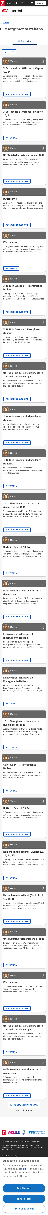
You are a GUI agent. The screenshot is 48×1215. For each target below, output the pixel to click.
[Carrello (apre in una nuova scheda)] (31, 3)
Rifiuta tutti (24, 1198)
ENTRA (40, 3)
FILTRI (11, 52)
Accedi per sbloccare (17, 94)
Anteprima (11, 138)
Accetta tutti (24, 1188)
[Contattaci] (22, 3)
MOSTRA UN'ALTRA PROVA (25, 1105)
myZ (9, 3)
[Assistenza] (16, 3)
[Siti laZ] (27, 3)
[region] (24, 1186)
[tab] (25, 41)
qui (25, 1168)
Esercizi (15, 11)
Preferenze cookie (24, 1208)
